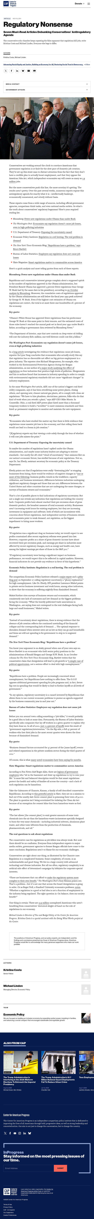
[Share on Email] (28, 71)
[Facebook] (10, 1133)
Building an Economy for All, (43, 65)
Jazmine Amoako (84, 1090)
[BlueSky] (30, 1133)
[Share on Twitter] (5, 71)
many (33, 759)
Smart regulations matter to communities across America (55, 262)
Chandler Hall (45, 1090)
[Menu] (89, 4)
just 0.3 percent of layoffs (52, 726)
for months (75, 759)
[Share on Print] (34, 71)
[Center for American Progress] (6, 4)
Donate (79, 3)
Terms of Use (7, 1204)
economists (48, 759)
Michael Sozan (8, 1090)
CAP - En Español (9, 1210)
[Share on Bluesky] (23, 71)
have (56, 759)
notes (77, 887)
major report (66, 576)
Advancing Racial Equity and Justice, (17, 65)
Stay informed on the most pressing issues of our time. (43, 1156)
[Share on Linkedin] (17, 71)
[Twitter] (5, 1133)
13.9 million (44, 902)
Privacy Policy (7, 1207)
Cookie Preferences (9, 1215)
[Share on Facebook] (11, 71)
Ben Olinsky (17, 1090)
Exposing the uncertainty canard (56, 232)
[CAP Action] (11, 1191)
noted (39, 759)
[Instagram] (20, 1133)
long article (18, 351)
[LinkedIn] (24, 1133)
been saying (64, 759)
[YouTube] (15, 1133)
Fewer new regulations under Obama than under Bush (50, 218)
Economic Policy (13, 1014)
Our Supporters (8, 1212)
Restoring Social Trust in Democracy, (68, 65)
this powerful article (43, 793)
